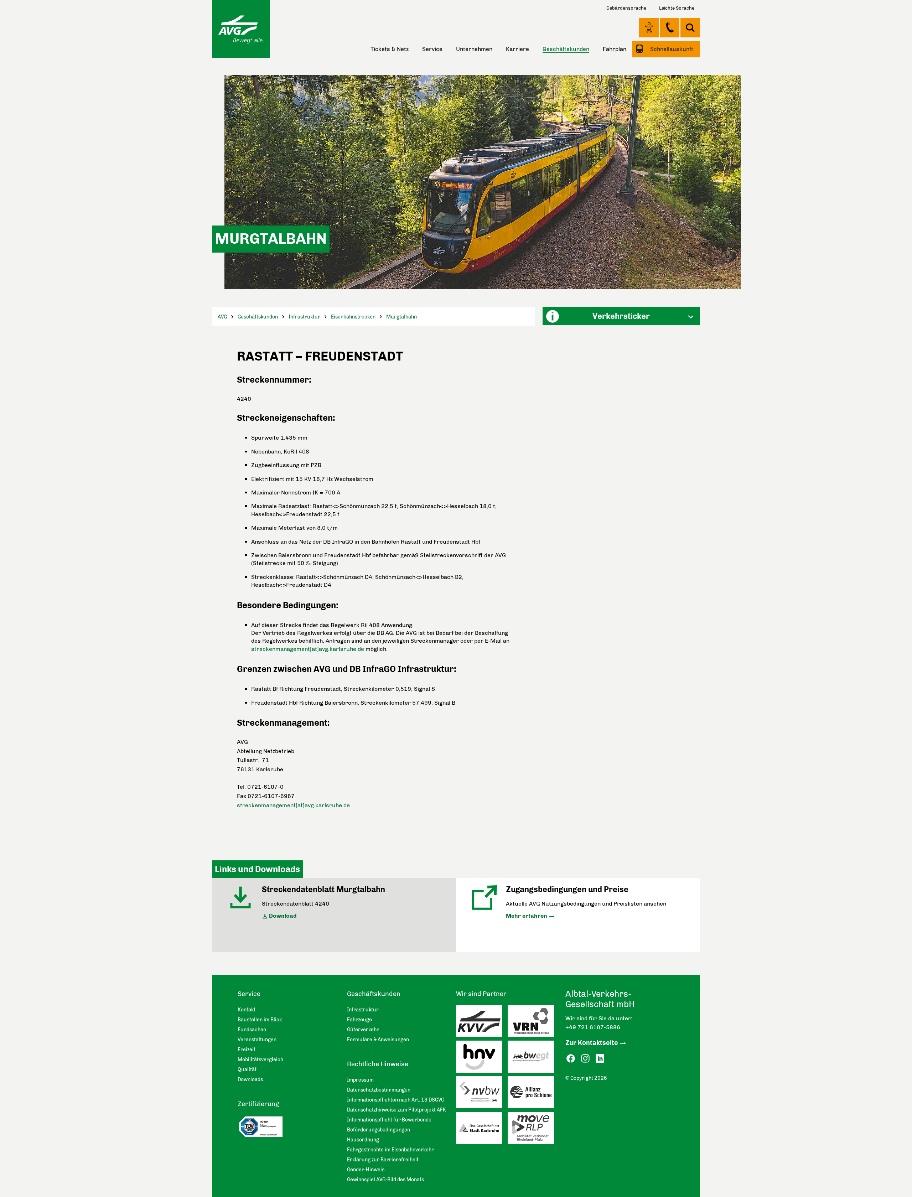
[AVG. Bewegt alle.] (241, 29)
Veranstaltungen (257, 1040)
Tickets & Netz (389, 49)
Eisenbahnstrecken (353, 317)
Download (283, 915)
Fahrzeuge (359, 1020)
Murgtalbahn (401, 317)
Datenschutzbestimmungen (378, 1090)
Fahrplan (614, 49)
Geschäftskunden (258, 317)
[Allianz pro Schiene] (533, 1094)
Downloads (250, 1080)
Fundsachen (252, 1030)
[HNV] (482, 1058)
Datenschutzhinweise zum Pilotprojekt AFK (396, 1110)
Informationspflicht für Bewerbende (389, 1120)
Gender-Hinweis (365, 1170)
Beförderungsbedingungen (378, 1130)
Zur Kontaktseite (591, 1043)
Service (432, 49)
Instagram (585, 1058)
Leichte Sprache (676, 8)
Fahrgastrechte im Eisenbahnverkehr (390, 1150)
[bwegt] (533, 1058)
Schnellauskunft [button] (671, 49)
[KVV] (482, 1023)
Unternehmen (474, 49)
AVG (222, 317)
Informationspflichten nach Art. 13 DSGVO (396, 1100)
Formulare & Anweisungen (378, 1040)
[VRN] (533, 1023)
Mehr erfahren (526, 915)
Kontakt (669, 27)
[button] (621, 316)
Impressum (360, 1080)
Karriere (517, 49)
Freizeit (246, 1050)
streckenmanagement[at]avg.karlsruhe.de (307, 649)
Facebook (570, 1058)
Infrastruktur (304, 317)
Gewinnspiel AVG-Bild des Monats (385, 1180)
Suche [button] (690, 27)
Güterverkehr (363, 1030)
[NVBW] (482, 1094)
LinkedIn (600, 1058)
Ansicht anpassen (649, 27)
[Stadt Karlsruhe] (482, 1129)
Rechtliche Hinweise (377, 1064)
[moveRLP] (533, 1129)
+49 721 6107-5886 (592, 1027)
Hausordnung (363, 1140)
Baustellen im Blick (260, 1020)
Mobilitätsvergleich (260, 1060)
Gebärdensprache (626, 8)
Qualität (247, 1070)
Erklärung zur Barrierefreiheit (383, 1160)
